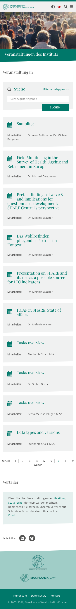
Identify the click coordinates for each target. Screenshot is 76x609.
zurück (6, 461)
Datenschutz (38, 595)
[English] (59, 7)
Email (11, 515)
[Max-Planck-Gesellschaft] (38, 562)
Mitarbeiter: (14, 135)
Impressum (20, 595)
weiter (38, 465)
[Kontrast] (53, 7)
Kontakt (55, 595)
